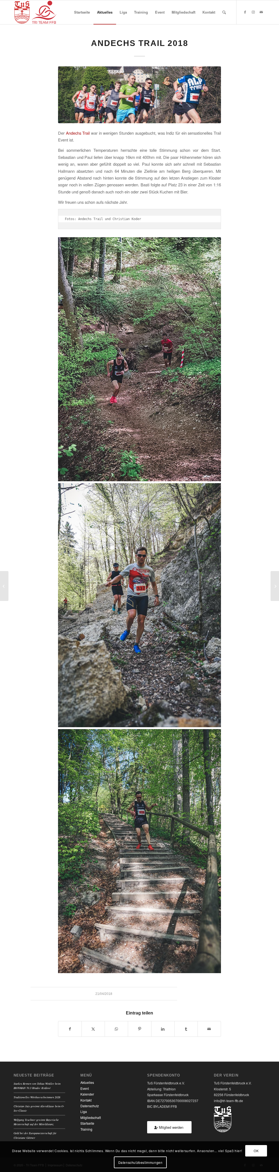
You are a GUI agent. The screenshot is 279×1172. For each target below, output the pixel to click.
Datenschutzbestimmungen (140, 1162)
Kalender (87, 1094)
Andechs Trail (78, 133)
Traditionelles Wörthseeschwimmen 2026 (37, 1097)
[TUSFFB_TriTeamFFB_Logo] (35, 12)
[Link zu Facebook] (245, 12)
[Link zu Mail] (261, 12)
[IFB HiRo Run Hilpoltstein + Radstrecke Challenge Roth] (4, 586)
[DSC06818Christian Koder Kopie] (139, 94)
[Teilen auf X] (93, 1029)
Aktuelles (87, 1082)
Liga (83, 1111)
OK (256, 1150)
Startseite (87, 1123)
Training (86, 1129)
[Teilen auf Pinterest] (139, 1029)
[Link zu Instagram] (253, 12)
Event (84, 1088)
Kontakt (86, 1100)
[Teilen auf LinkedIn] (162, 1029)
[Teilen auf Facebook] (69, 1029)
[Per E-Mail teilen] (209, 1029)
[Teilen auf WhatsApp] (116, 1029)
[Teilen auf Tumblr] (186, 1029)
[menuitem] (82, 12)
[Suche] (224, 12)
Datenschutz (89, 1105)
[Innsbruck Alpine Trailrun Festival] (275, 586)
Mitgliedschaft (90, 1117)
